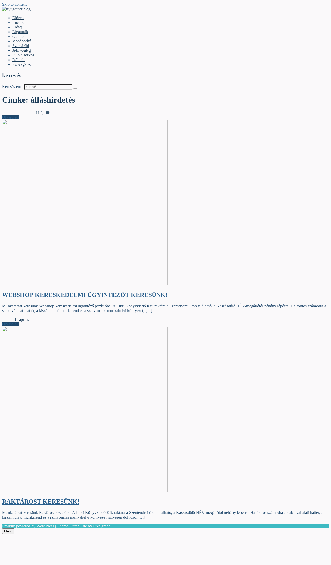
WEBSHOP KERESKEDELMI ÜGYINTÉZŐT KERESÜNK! (85, 295)
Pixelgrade (101, 526)
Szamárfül (20, 46)
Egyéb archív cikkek (19, 112)
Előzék (18, 18)
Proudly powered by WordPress (28, 526)
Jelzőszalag (21, 50)
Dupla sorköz (23, 55)
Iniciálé (18, 22)
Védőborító (21, 41)
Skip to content (14, 4)
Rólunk (18, 59)
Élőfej (17, 27)
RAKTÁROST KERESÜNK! (40, 501)
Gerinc (18, 36)
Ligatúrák (20, 32)
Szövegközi (22, 64)
